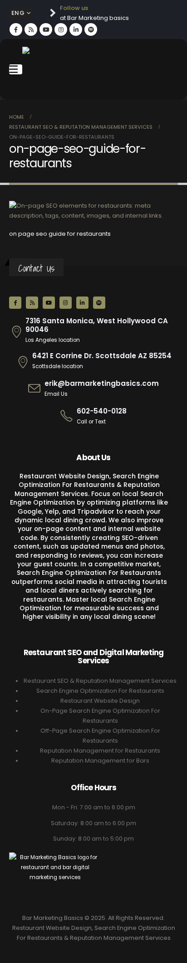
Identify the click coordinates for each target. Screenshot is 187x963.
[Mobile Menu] (15, 69)
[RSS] (31, 29)
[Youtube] (45, 29)
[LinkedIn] (75, 29)
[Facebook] (16, 29)
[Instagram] (60, 29)
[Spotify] (90, 29)
